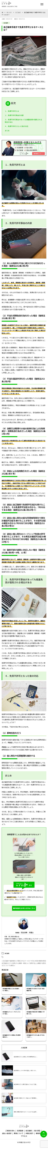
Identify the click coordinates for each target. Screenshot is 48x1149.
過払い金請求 (6, 1133)
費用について (18, 1133)
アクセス (24, 1136)
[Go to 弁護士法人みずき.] (2, 12)
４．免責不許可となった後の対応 (16, 126)
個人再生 (37, 1130)
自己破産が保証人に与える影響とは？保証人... (11, 989)
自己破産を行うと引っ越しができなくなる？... (35, 1036)
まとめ (7, 130)
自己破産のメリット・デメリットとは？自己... (11, 1013)
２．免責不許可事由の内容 (14, 115)
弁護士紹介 (29, 1133)
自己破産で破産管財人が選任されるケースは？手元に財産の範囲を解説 (24, 961)
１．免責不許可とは (12, 111)
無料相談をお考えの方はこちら (24, 908)
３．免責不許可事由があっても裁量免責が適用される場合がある (23, 120)
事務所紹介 (40, 1133)
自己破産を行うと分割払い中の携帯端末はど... (11, 1036)
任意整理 (20, 1130)
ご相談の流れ (10, 1130)
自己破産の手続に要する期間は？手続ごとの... (35, 1013)
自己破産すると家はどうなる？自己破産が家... (35, 989)
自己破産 (6, 23)
